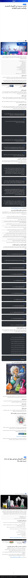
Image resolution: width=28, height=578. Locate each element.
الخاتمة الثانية (23, 71)
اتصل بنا (7, 576)
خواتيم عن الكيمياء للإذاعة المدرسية (21, 69)
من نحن (5, 576)
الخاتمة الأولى (23, 70)
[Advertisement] (14, 24)
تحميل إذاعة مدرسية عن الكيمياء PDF (20, 73)
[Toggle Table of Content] (25, 61)
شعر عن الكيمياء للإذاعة (22, 68)
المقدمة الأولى (23, 62)
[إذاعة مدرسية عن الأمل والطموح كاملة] (11, 86)
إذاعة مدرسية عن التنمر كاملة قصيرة (16, 359)
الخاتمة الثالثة (23, 72)
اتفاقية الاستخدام (10, 576)
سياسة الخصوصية (2, 576)
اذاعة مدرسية (24, 4)
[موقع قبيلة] (14, 1)
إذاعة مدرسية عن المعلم (19, 436)
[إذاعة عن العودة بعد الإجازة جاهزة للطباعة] (24, 86)
